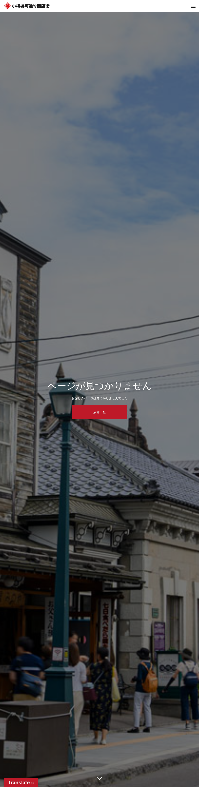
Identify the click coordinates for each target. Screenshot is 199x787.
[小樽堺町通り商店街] (27, 6)
